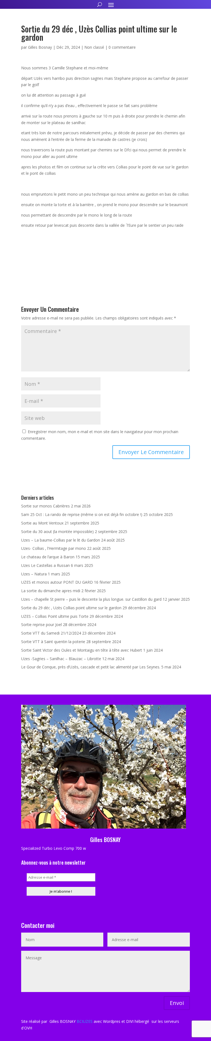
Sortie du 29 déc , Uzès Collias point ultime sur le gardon (71, 607)
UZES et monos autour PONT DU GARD (57, 582)
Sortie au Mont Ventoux (42, 523)
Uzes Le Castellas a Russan (45, 565)
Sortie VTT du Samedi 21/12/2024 (51, 633)
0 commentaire (122, 47)
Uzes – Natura (34, 573)
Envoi (177, 1003)
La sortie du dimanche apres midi (50, 590)
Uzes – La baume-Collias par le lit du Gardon (60, 540)
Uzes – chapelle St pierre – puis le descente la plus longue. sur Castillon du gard (91, 599)
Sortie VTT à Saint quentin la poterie (53, 641)
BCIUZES (85, 1021)
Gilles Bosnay (40, 47)
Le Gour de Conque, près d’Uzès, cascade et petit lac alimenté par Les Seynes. (90, 667)
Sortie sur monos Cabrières (45, 506)
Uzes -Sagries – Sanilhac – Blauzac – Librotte (61, 658)
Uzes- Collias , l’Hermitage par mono (53, 548)
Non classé (94, 47)
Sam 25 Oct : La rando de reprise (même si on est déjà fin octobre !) (81, 514)
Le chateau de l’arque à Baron (47, 556)
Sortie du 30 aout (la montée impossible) (57, 531)
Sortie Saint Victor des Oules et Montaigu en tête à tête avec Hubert (81, 650)
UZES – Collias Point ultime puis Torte (54, 616)
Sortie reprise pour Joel (41, 624)
